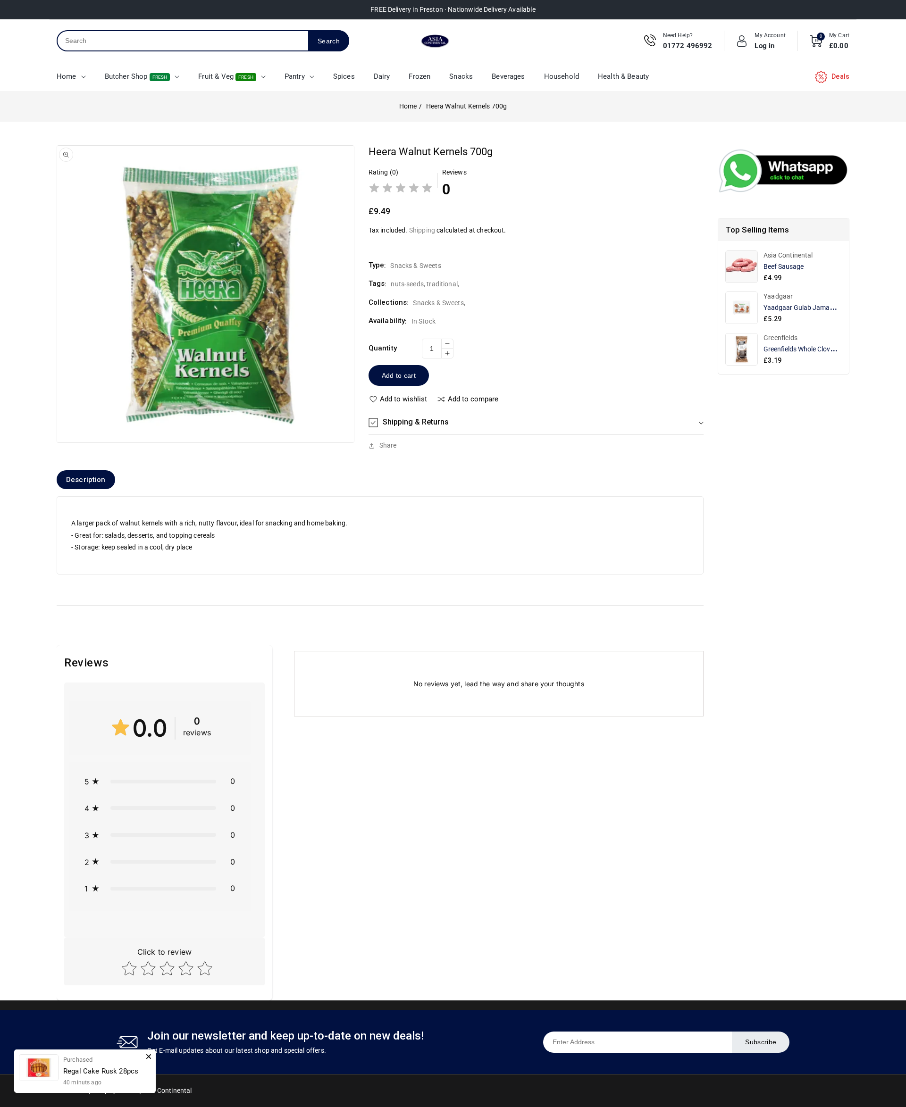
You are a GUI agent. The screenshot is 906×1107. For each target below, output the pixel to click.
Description (86, 479)
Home (408, 106)
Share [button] (388, 445)
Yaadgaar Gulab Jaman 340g (806, 307)
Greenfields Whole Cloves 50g (806, 349)
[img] (401, 189)
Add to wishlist (403, 399)
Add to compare (473, 399)
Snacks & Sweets (438, 303)
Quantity (383, 348)
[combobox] (183, 41)
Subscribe (760, 1042)
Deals (840, 76)
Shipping (422, 230)
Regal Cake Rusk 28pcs (100, 1071)
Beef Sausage (783, 266)
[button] (536, 422)
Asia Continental (167, 1090)
